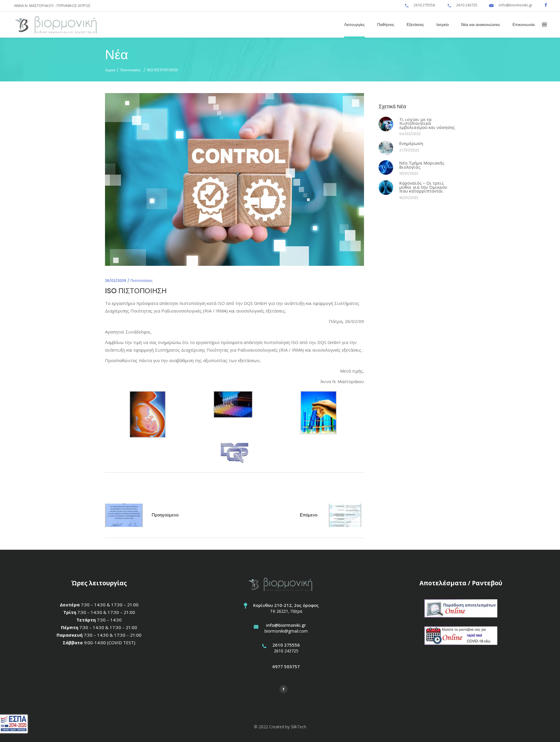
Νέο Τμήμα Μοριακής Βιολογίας (421, 165)
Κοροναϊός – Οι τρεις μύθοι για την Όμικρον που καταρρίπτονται (423, 187)
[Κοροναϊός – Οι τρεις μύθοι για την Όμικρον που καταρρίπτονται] (386, 187)
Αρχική (110, 69)
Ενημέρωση (411, 143)
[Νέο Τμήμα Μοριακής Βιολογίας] (386, 167)
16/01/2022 (408, 197)
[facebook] (546, 5)
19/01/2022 (408, 173)
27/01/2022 (409, 150)
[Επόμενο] (345, 516)
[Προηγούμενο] (124, 516)
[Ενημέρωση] (386, 148)
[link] (406, 5)
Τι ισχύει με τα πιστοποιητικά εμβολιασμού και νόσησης (427, 123)
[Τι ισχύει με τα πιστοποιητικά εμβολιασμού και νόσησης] (386, 124)
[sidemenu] (544, 24)
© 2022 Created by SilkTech (280, 726)
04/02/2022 (410, 133)
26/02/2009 (115, 280)
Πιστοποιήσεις (130, 69)
